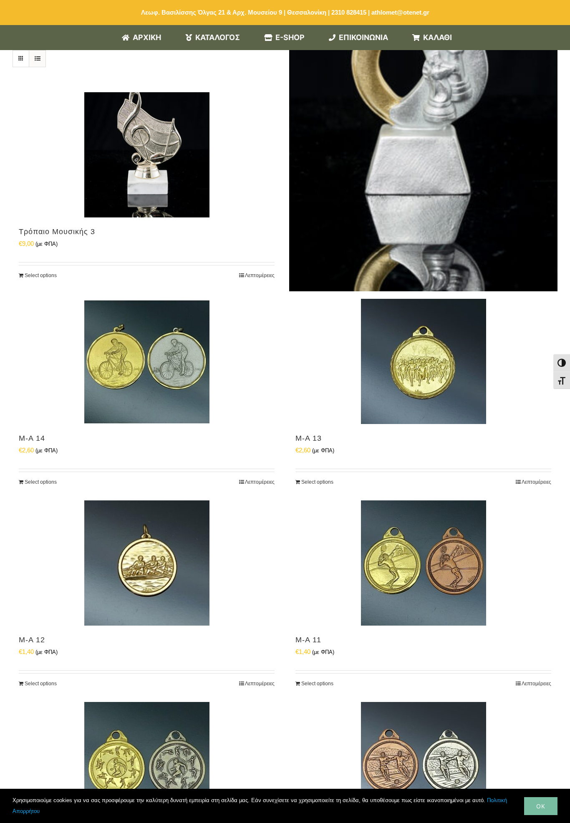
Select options (41, 275)
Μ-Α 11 (308, 640)
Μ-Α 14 (32, 438)
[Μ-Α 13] (423, 361)
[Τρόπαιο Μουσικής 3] (147, 154)
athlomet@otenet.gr (400, 12)
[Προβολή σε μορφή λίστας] (37, 58)
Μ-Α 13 (308, 438)
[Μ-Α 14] (147, 361)
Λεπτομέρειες (260, 275)
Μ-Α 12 (32, 640)
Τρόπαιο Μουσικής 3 (57, 231)
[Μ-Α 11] (423, 563)
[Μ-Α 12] (147, 563)
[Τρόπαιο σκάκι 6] (423, 157)
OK (540, 806)
